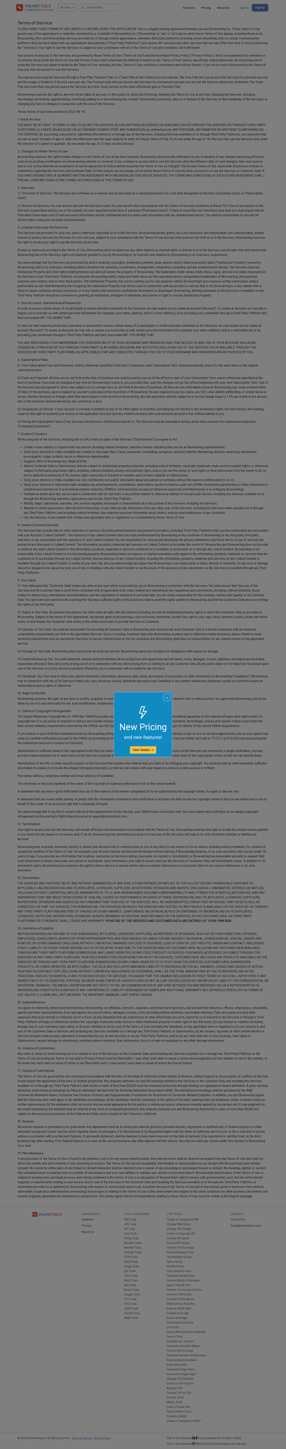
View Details (141, 750)
